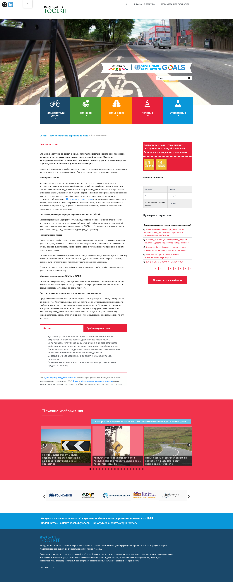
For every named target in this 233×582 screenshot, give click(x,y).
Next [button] (189, 445)
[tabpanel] (83, 352)
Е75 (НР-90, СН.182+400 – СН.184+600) (164, 262)
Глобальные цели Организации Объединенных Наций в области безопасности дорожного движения (165, 149)
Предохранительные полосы (79, 199)
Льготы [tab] (47, 328)
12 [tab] (124, 469)
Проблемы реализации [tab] (98, 328)
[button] (44, 496)
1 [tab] (90, 469)
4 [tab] (99, 469)
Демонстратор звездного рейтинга (60, 377)
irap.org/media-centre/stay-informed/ (114, 523)
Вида (75, 380)
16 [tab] (136, 469)
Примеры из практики (144, 4)
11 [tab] (121, 469)
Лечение (147, 113)
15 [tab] (133, 469)
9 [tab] (115, 469)
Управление (178, 113)
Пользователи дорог (55, 114)
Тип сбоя (86, 113)
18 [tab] (143, 469)
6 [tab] (105, 469)
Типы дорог (116, 113)
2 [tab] (93, 469)
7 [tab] (108, 469)
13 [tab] (127, 469)
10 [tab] (118, 469)
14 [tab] (130, 469)
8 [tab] (112, 469)
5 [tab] (102, 469)
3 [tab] (96, 469)
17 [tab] (140, 469)
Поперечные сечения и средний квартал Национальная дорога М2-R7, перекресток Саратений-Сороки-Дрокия (163, 232)
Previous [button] (44, 445)
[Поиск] (189, 78)
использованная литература (175, 4)
